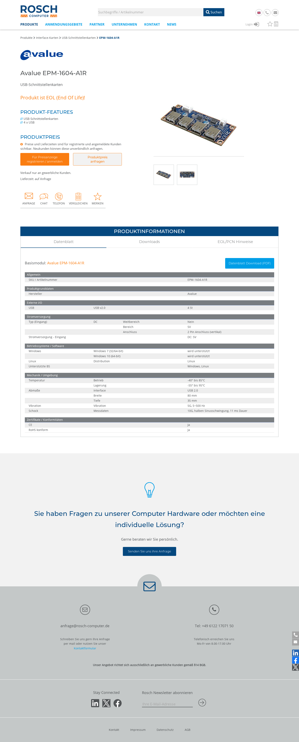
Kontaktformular (85, 648)
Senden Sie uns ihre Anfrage (149, 551)
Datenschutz (165, 730)
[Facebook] (295, 660)
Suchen (216, 12)
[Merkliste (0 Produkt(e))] (270, 24)
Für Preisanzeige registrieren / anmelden (45, 159)
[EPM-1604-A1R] (199, 112)
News (171, 24)
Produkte (26, 38)
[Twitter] (295, 667)
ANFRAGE (28, 203)
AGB (187, 730)
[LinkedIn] (295, 653)
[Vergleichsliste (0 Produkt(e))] (276, 24)
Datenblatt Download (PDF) (250, 263)
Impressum (138, 730)
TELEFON (59, 203)
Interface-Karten (47, 38)
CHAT (44, 203)
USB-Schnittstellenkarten (79, 38)
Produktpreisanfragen (97, 159)
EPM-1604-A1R (109, 38)
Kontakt (114, 730)
